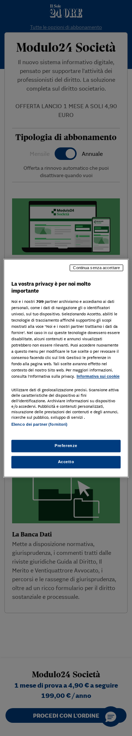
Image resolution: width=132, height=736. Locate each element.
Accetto (66, 461)
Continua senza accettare (96, 268)
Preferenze (66, 445)
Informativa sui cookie (98, 376)
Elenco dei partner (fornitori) (39, 424)
